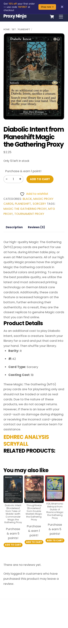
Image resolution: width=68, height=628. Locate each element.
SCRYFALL (15, 443)
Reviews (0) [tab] (36, 227)
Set (14, 29)
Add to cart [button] (13, 544)
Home (6, 29)
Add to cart (40, 179)
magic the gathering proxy (25, 209)
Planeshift (24, 29)
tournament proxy (29, 214)
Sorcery (39, 204)
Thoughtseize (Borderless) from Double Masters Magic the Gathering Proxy (34, 512)
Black (27, 199)
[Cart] (51, 16)
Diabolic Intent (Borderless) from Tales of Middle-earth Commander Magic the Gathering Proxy (13, 514)
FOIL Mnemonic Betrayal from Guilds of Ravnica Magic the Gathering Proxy (54, 510)
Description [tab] (14, 227)
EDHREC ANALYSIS (26, 437)
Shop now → (47, 6)
